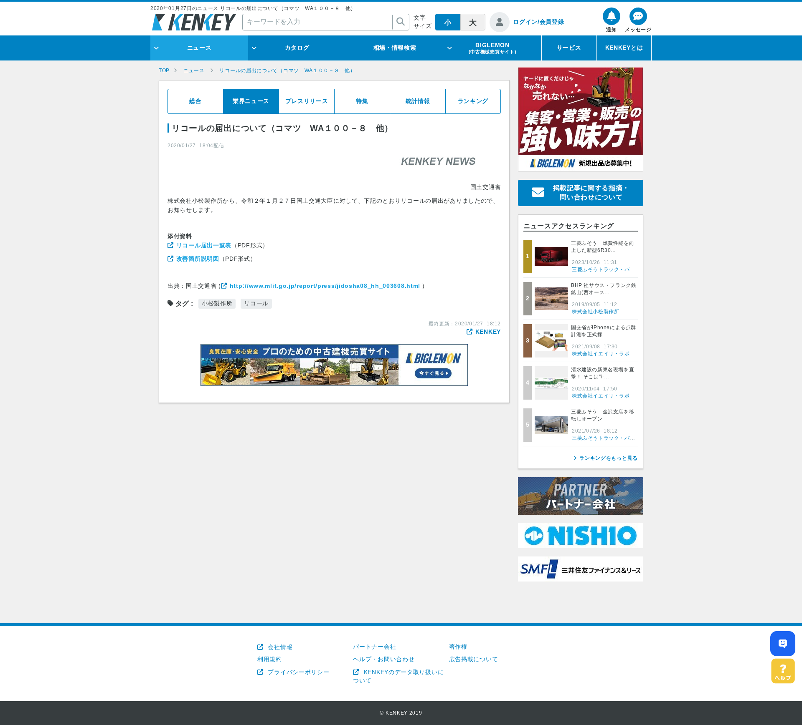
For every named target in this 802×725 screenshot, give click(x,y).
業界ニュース (251, 101)
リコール (256, 303)
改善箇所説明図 (197, 258)
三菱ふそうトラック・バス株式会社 (614, 269)
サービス (569, 47)
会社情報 (279, 647)
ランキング (473, 101)
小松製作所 (217, 303)
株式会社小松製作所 (595, 312)
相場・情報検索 (394, 47)
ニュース (199, 47)
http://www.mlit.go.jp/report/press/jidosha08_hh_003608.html (325, 285)
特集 (362, 101)
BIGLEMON (493, 48)
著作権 (458, 646)
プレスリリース (306, 101)
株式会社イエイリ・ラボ (601, 354)
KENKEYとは (624, 47)
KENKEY (488, 331)
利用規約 (269, 659)
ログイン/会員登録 (538, 21)
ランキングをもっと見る (608, 458)
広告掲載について (473, 659)
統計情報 (418, 101)
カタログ (297, 47)
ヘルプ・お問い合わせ (383, 659)
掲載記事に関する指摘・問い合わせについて (591, 192)
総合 (195, 101)
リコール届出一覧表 (203, 245)
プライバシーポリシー (297, 672)
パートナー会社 (374, 646)
